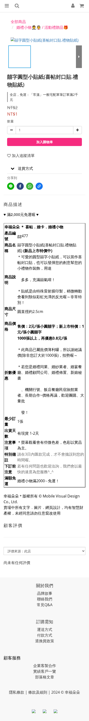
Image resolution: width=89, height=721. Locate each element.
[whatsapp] (29, 186)
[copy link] (39, 186)
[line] (10, 186)
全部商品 (18, 21)
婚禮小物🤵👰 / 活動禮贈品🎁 (42, 27)
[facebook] (20, 186)
